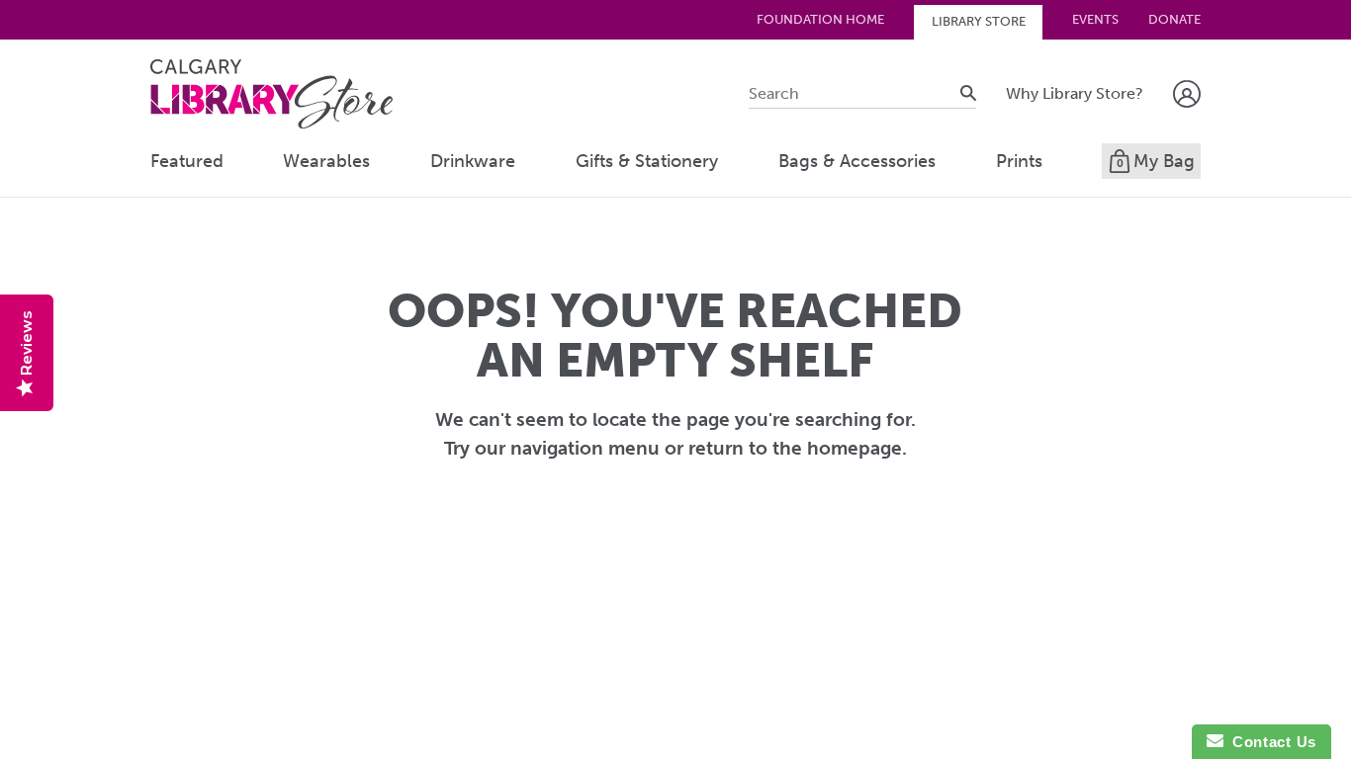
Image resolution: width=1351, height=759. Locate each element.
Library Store (979, 21)
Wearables (326, 161)
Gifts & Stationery (647, 161)
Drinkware (472, 161)
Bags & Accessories (857, 161)
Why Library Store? (1074, 93)
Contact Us (1269, 741)
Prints (1019, 161)
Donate (1174, 19)
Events (1095, 19)
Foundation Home (820, 19)
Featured (187, 161)
